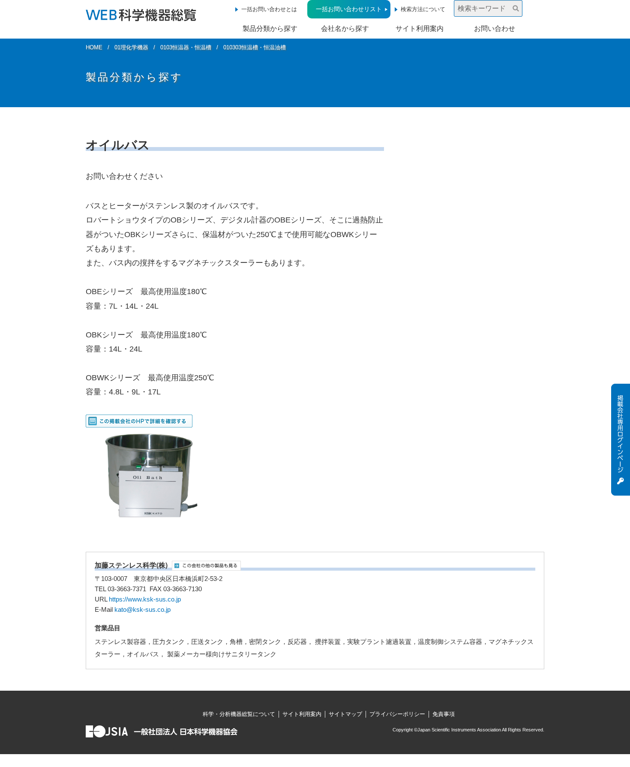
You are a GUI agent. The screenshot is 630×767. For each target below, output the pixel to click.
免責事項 (443, 714)
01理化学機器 (131, 47)
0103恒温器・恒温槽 (185, 47)
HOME (94, 47)
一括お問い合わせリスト (349, 9)
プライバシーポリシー (397, 714)
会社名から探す (345, 28)
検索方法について (423, 9)
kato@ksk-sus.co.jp (142, 609)
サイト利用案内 (420, 28)
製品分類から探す (270, 28)
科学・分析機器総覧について (239, 714)
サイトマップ (345, 714)
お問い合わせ (494, 28)
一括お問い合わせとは (269, 9)
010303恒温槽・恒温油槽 (254, 47)
